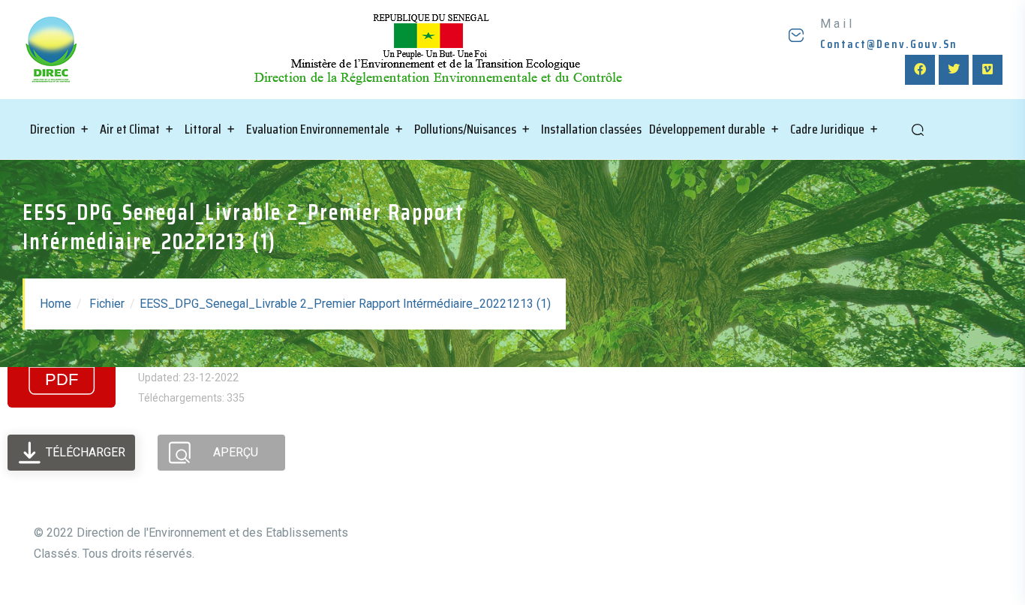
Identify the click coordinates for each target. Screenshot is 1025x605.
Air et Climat (130, 129)
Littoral (203, 129)
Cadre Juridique (827, 129)
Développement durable (707, 129)
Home (55, 303)
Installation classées (591, 129)
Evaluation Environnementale (317, 129)
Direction (52, 129)
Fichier (107, 303)
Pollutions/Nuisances (465, 129)
